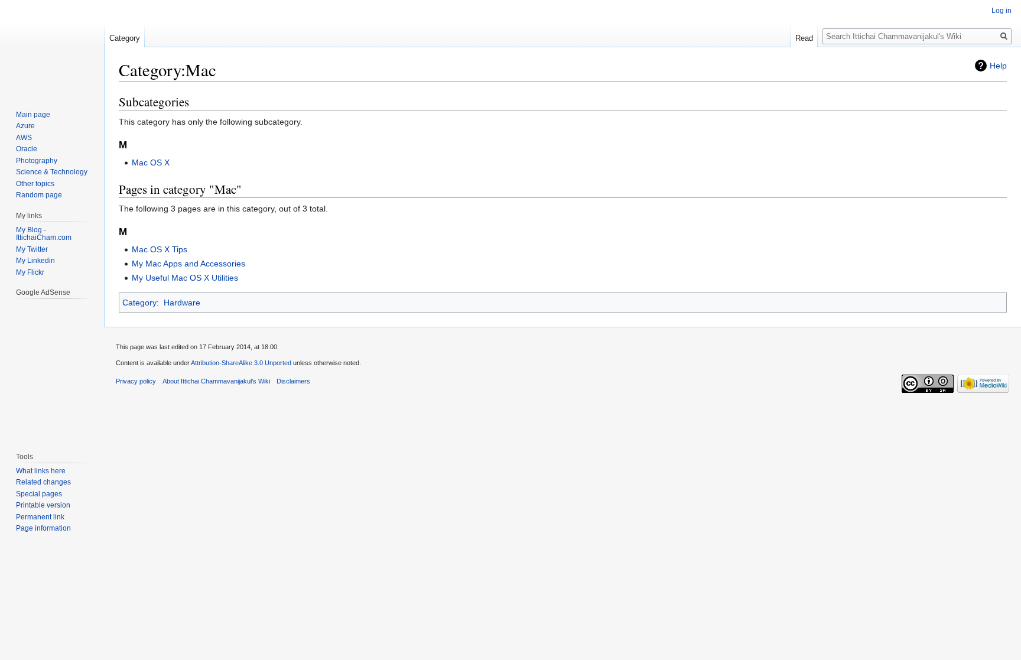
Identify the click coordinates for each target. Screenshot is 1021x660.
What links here (41, 471)
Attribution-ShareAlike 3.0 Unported (241, 362)
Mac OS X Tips (159, 249)
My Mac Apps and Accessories (188, 263)
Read (804, 38)
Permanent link (40, 517)
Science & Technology (51, 172)
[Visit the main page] (52, 47)
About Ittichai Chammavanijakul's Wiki (216, 381)
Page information (43, 528)
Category (139, 302)
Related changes (43, 482)
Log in (1001, 10)
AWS (24, 138)
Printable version (43, 505)
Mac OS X (151, 162)
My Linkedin (35, 260)
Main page (33, 114)
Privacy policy (136, 381)
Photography (36, 161)
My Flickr (30, 272)
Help (998, 65)
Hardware (182, 302)
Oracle (26, 149)
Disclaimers (293, 381)
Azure (25, 126)
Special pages (39, 494)
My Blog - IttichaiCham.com (43, 234)
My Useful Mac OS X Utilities (185, 277)
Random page (39, 195)
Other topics (35, 184)
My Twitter (32, 249)
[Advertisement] (51, 369)
